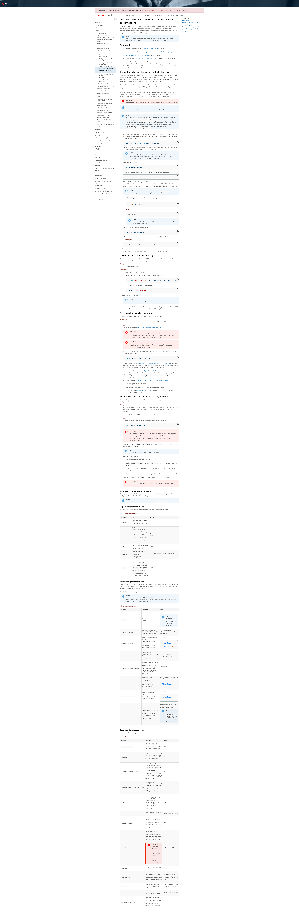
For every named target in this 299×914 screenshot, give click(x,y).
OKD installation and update (149, 48)
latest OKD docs (183, 10)
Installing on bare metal (104, 91)
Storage (98, 146)
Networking (99, 143)
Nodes (98, 165)
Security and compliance (103, 138)
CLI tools (98, 135)
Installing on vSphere (104, 108)
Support (98, 129)
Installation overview (102, 33)
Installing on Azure (103, 48)
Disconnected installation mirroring (104, 40)
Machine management (102, 163)
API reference (100, 197)
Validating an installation (103, 117)
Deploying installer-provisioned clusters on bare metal (105, 95)
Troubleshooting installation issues (104, 120)
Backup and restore (101, 188)
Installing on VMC (103, 110)
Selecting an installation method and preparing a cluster (105, 36)
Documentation (100, 15)
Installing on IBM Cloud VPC (106, 86)
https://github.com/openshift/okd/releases (149, 328)
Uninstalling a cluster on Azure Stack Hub (105, 80)
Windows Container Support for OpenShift (105, 169)
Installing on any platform (105, 112)
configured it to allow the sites (146, 58)
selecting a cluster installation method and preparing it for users (160, 52)
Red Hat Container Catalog (144, 390)
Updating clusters (101, 127)
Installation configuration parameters (193, 32)
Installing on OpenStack (105, 103)
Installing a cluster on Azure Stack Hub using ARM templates (106, 75)
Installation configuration (105, 115)
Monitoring (99, 175)
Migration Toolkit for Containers (105, 194)
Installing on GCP (103, 84)
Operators (99, 152)
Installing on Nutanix (104, 88)
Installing (121, 15)
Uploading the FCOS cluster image (190, 26)
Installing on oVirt (103, 105)
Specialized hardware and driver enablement (105, 185)
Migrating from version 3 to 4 (104, 191)
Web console (100, 132)
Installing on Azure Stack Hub (134, 15)
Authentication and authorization (105, 141)
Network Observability (102, 178)
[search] (116, 19)
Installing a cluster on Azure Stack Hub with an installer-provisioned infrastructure (106, 64)
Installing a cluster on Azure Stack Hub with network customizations (106, 70)
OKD (109, 15)
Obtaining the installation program (191, 28)
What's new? (99, 25)
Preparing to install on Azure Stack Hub (105, 55)
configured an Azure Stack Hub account (137, 55)
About (98, 22)
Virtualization (100, 199)
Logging (98, 173)
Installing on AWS (103, 46)
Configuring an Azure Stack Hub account (106, 59)
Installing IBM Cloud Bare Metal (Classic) (105, 100)
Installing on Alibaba (103, 43)
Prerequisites (185, 20)
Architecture (99, 28)
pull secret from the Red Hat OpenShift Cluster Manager (155, 363)
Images (98, 157)
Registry (98, 149)
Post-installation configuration (105, 124)
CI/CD (98, 154)
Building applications (102, 160)
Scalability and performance (104, 181)
